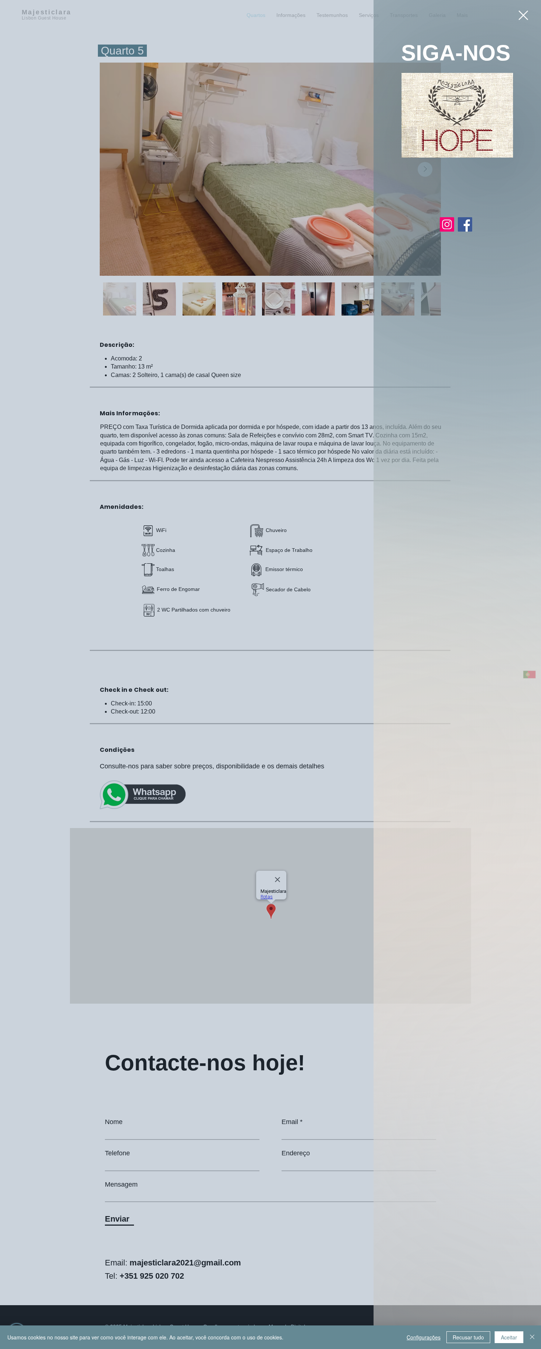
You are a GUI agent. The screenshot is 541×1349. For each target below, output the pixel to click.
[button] (523, 15)
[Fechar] (532, 1337)
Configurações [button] (424, 1337)
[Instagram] (447, 224)
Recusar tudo (468, 1337)
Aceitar (509, 1337)
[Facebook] (465, 224)
